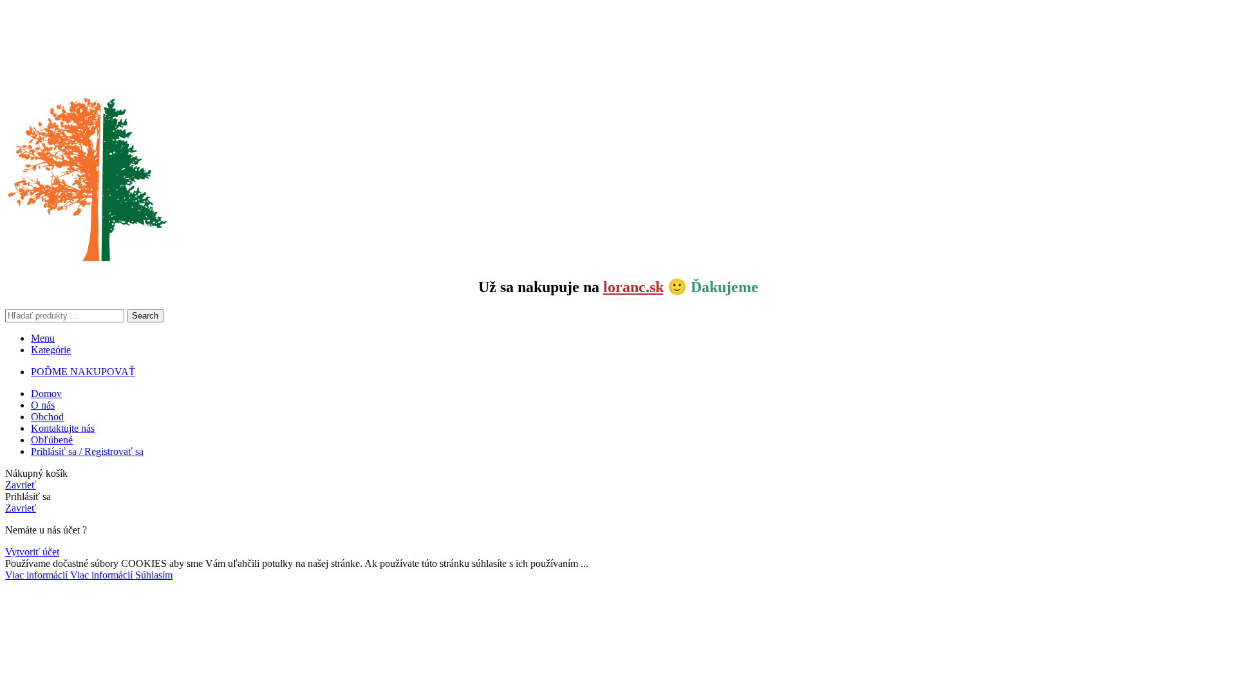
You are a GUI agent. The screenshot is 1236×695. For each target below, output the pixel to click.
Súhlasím (154, 575)
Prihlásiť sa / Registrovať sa (87, 451)
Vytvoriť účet (32, 551)
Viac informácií (69, 575)
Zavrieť (20, 484)
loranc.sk (633, 287)
